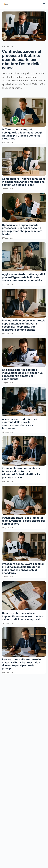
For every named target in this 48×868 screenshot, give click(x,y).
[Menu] (44, 4)
